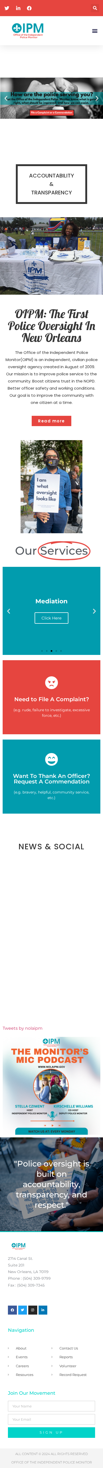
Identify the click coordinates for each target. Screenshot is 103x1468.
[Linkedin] (43, 1310)
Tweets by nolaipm (23, 1028)
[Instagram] (32, 1310)
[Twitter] (22, 1310)
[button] (95, 8)
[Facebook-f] (12, 1310)
